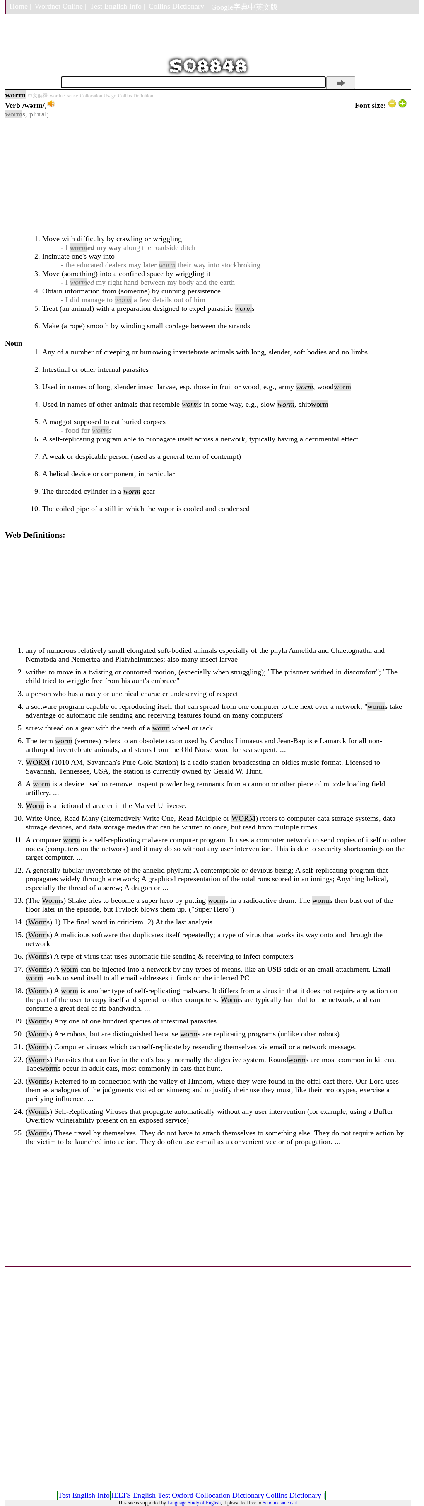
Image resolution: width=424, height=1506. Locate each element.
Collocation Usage (98, 96)
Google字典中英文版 (244, 7)
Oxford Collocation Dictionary (218, 1495)
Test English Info (84, 1495)
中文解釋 (38, 96)
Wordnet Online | (61, 6)
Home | (20, 6)
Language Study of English (194, 1503)
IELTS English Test (140, 1495)
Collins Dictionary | (178, 6)
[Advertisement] (206, 177)
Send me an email (280, 1503)
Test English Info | (117, 6)
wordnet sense (64, 96)
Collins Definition (135, 96)
